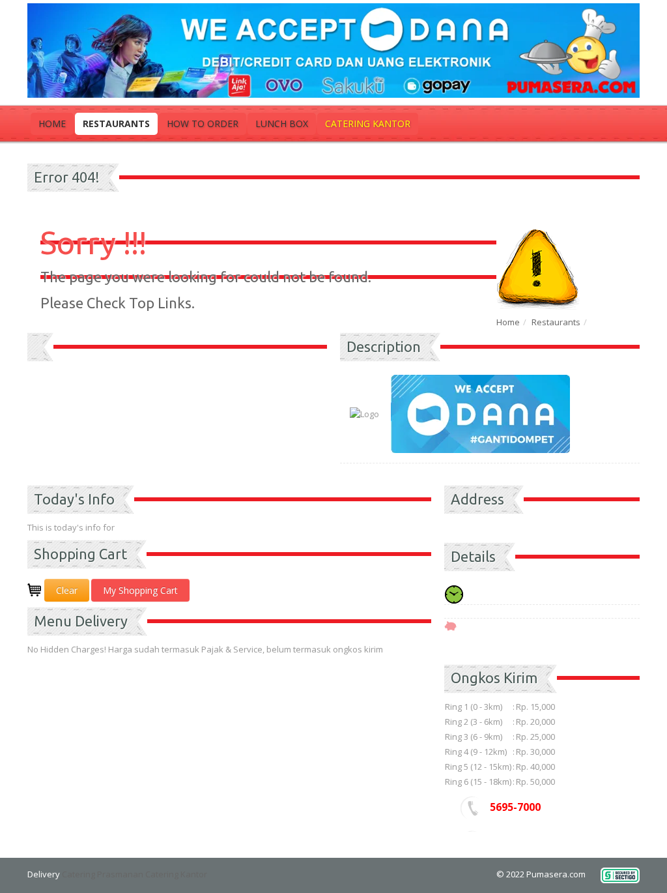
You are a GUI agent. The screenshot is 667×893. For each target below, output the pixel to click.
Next (317, 365)
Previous (37, 365)
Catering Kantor (367, 123)
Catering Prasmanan (102, 874)
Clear (67, 590)
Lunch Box (281, 123)
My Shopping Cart (140, 590)
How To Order (202, 123)
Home (52, 123)
